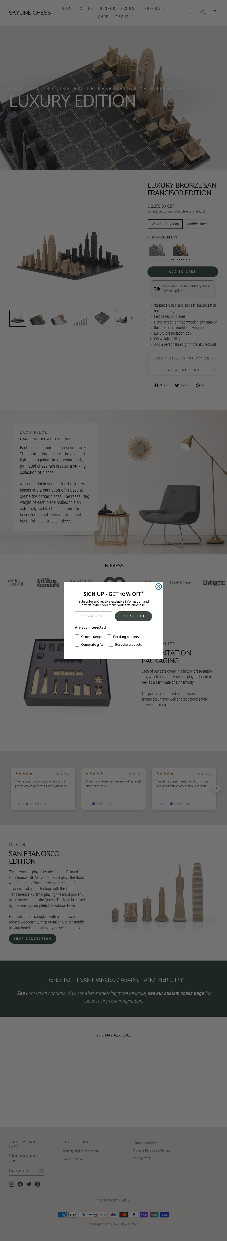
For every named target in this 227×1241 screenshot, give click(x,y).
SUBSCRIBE (133, 616)
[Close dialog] (159, 587)
